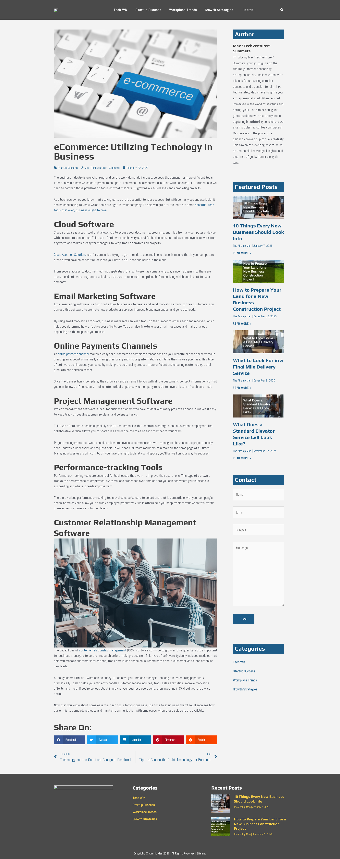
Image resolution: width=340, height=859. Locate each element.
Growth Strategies (219, 9)
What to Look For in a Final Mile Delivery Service (258, 366)
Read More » (242, 253)
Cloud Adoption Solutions (70, 254)
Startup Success (148, 9)
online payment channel (73, 354)
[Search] (282, 9)
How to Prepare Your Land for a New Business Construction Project (260, 823)
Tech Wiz (121, 9)
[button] (69, 739)
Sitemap (201, 853)
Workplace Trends (183, 9)
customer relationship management (102, 650)
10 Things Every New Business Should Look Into (258, 232)
